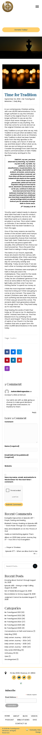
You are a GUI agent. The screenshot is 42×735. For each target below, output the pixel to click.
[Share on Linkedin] (13, 360)
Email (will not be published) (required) (17, 456)
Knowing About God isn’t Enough (17, 580)
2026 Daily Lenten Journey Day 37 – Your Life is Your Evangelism (20, 538)
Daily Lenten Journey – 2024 (16, 640)
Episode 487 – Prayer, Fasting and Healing (20, 519)
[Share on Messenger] (13, 351)
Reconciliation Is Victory (14, 594)
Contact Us (21, 723)
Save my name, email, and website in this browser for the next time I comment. (20, 479)
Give (35, 719)
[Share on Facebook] (7, 351)
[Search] (35, 566)
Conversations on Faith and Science (19, 631)
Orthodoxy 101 (10, 653)
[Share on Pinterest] (7, 360)
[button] (7, 368)
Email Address (11, 697)
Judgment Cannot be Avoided (16, 597)
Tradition (13, 338)
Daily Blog (17, 101)
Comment (9, 422)
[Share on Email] (19, 360)
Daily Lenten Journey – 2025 (15, 644)
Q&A (6, 656)
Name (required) (12, 446)
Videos (34, 716)
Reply (34, 412)
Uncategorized (10, 659)
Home (7, 716)
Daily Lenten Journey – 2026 (16, 647)
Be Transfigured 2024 (13, 622)
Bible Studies (23, 719)
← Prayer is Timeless (12, 547)
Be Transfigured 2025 (13, 625)
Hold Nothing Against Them (23, 534)
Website (8, 466)
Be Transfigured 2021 (13, 612)
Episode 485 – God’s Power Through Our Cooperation (21, 524)
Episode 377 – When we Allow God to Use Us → (21, 552)
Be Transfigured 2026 (13, 628)
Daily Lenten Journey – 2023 (15, 637)
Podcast (9, 719)
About (16, 716)
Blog (25, 716)
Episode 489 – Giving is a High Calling (19, 585)
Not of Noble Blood (12, 591)
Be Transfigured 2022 (13, 615)
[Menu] (37, 7)
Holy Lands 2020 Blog (13, 650)
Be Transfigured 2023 (13, 619)
